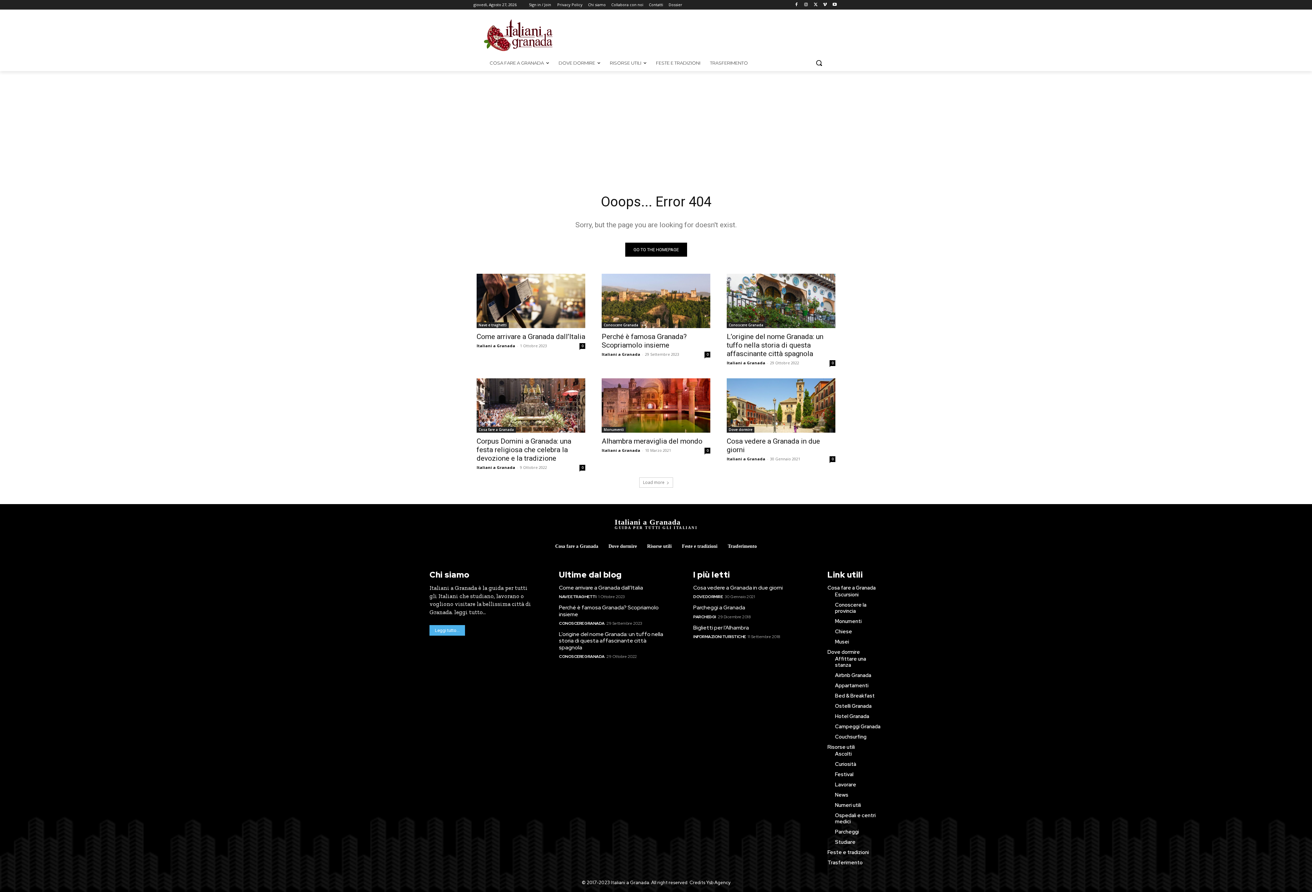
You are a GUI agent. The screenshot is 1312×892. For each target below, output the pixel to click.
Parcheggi (704, 617)
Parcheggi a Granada (719, 607)
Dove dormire (740, 429)
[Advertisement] (713, 34)
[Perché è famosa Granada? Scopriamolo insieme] (656, 301)
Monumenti (614, 429)
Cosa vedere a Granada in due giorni (738, 587)
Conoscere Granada (621, 325)
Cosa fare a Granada (496, 429)
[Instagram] (806, 5)
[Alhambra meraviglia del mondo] (656, 405)
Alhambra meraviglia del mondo (652, 441)
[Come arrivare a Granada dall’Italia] (531, 301)
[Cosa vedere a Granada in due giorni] (781, 405)
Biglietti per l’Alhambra (721, 627)
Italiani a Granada (496, 345)
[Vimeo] (825, 5)
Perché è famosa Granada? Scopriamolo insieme (644, 341)
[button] (819, 63)
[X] (816, 5)
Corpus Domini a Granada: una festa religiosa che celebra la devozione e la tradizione (524, 449)
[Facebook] (797, 5)
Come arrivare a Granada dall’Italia (531, 337)
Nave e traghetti (493, 325)
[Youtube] (834, 5)
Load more (654, 482)
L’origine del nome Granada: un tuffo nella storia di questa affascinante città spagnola (775, 345)
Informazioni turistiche (719, 636)
